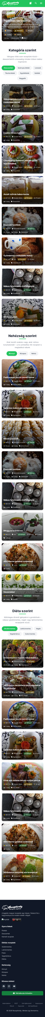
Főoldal (4, 930)
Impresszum (39, 1003)
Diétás (4, 959)
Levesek (38, 68)
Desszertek (8, 68)
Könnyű (12, 354)
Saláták (37, 73)
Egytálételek (24, 73)
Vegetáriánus (15, 634)
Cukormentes (30, 634)
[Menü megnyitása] (41, 3)
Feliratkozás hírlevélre (24, 993)
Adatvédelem (6, 1003)
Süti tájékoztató (26, 1003)
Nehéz (33, 353)
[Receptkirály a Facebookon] (4, 986)
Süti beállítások (32, 1006)
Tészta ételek (10, 73)
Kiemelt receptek (8, 937)
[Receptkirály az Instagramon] (9, 986)
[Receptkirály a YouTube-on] (14, 986)
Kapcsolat (21, 1006)
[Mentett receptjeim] (30, 3)
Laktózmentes (25, 629)
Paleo (4, 953)
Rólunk (12, 1006)
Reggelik (22, 78)
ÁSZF (16, 1003)
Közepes (23, 353)
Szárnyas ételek (24, 68)
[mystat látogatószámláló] (6, 920)
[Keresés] (36, 3)
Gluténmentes (9, 629)
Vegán (38, 629)
